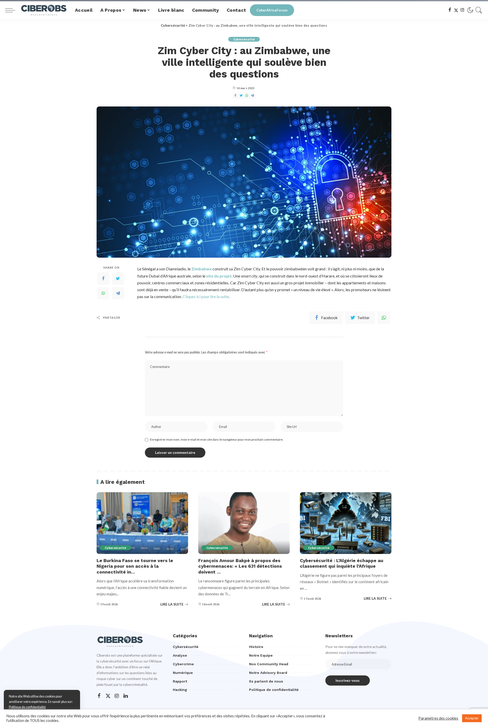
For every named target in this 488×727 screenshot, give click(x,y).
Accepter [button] (472, 718)
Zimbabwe (201, 268)
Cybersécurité (244, 39)
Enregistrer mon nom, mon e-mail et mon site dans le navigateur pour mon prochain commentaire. (216, 439)
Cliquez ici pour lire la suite (205, 296)
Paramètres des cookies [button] (438, 718)
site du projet (219, 275)
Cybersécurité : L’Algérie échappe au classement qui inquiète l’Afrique (341, 563)
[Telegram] (118, 293)
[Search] (479, 10)
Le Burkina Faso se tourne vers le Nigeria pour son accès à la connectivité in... (135, 566)
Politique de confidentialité (27, 707)
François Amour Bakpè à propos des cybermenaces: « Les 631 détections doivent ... (240, 566)
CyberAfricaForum (271, 10)
